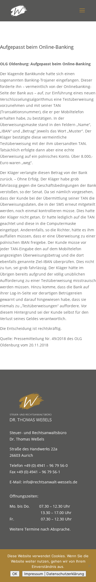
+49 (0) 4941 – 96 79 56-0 (46, 465)
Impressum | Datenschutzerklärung (54, 574)
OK (14, 574)
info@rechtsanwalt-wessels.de (50, 481)
